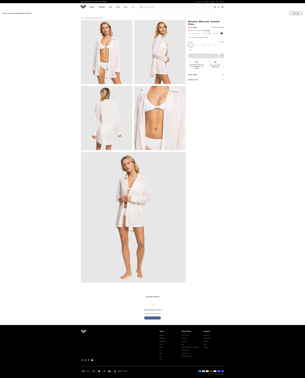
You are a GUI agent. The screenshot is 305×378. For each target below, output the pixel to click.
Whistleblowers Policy (187, 356)
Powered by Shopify (219, 374)
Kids (161, 356)
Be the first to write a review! (152, 318)
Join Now (208, 30)
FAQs (205, 344)
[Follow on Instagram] (85, 360)
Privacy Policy (185, 350)
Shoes (161, 344)
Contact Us (206, 335)
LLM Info (206, 347)
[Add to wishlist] (222, 56)
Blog (183, 344)
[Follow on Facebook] (82, 360)
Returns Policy (207, 338)
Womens (91, 7)
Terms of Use (185, 353)
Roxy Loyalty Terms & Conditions (190, 347)
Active (161, 347)
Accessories (163, 341)
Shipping (206, 341)
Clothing (162, 335)
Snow (118, 7)
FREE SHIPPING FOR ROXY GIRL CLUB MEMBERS (94, 1)
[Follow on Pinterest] (89, 360)
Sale (133, 7)
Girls (125, 7)
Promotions (184, 341)
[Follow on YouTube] (92, 360)
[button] (92, 7)
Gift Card (184, 338)
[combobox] (177, 7)
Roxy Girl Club (185, 335)
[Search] (140, 7)
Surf (110, 7)
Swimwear (102, 7)
